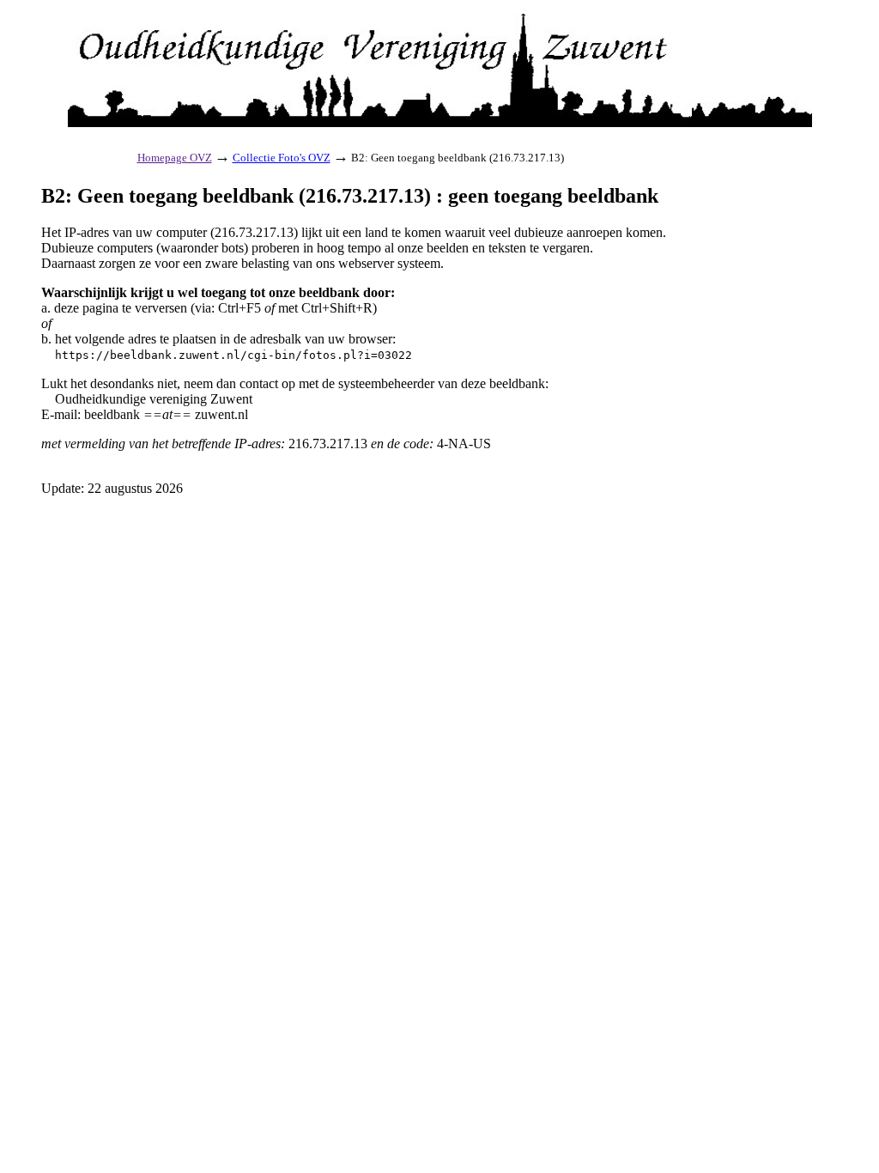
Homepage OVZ (174, 157)
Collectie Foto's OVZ (281, 157)
